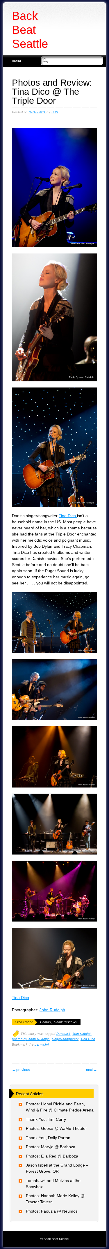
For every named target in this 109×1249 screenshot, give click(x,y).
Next (91, 1070)
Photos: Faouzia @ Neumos (52, 1211)
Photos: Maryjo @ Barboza (50, 1146)
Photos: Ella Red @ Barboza (52, 1156)
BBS (54, 112)
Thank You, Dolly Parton (48, 1137)
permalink (42, 1044)
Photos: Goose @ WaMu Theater (56, 1128)
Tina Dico (68, 515)
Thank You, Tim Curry (46, 1119)
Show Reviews (65, 1022)
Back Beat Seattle (30, 29)
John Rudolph (52, 1009)
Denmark (63, 1033)
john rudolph (82, 1033)
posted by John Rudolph (31, 1039)
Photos (45, 1022)
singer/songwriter (65, 1039)
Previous (21, 1070)
